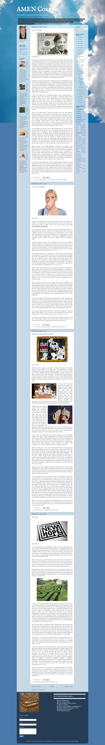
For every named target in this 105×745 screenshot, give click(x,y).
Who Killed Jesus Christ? (23, 22)
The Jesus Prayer (59, 22)
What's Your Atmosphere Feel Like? (43, 334)
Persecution (58, 179)
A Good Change (37, 30)
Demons (83, 139)
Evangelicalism (43, 179)
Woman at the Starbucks (77, 20)
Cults (84, 165)
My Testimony (52, 19)
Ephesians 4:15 (41, 301)
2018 (79, 47)
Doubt (77, 144)
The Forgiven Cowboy (38, 19)
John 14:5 (55, 656)
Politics (84, 142)
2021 (79, 41)
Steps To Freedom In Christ (60, 20)
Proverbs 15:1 (39, 277)
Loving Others (53, 326)
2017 (79, 49)
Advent (77, 142)
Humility (84, 160)
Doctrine (83, 127)
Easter (84, 141)
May (80, 71)
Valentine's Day (81, 170)
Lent (77, 130)
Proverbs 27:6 (65, 314)
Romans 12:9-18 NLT (68, 497)
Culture (37, 179)
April (80, 73)
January (81, 93)
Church (78, 113)
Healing (78, 133)
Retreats (84, 168)
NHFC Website (23, 54)
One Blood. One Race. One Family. (47, 22)
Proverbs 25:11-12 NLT (57, 264)
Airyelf (66, 741)
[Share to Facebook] (47, 177)
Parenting (78, 165)
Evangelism (79, 132)
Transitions (52, 681)
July (80, 67)
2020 (79, 43)
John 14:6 (44, 664)
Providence (78, 155)
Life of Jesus (81, 152)
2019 (79, 45)
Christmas (83, 129)
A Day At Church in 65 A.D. (28, 19)
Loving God (83, 144)
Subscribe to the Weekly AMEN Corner (23, 49)
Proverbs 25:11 (55, 250)
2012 (79, 102)
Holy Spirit (78, 141)
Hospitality (83, 147)
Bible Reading (81, 135)
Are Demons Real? (50, 20)
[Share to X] (46, 177)
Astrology (78, 171)
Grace (77, 129)
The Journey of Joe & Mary (40, 20)
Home (20, 19)
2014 (79, 98)
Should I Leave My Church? (35, 22)
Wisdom (77, 168)
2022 (79, 39)
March (80, 89)
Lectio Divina (69, 20)
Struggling (64, 179)
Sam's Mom (46, 19)
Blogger (76, 741)
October (81, 59)
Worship (83, 130)
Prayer (84, 119)
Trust (56, 681)
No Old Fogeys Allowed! (27, 156)
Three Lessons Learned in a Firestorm (77, 19)
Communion (79, 157)
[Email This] (43, 177)
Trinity (77, 173)
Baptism (84, 171)
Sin (65, 326)
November (81, 56)
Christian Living (39, 326)
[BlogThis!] (44, 177)
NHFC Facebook (23, 52)
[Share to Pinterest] (49, 177)
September (81, 61)
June (80, 69)
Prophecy (78, 154)
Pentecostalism (51, 179)
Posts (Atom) (41, 689)
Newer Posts (36, 686)
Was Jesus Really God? (68, 22)
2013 (79, 100)
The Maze (35, 517)
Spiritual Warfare (81, 151)
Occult (77, 148)
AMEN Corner (37, 9)
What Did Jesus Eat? (23, 20)
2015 (79, 96)
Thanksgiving (79, 138)
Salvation (83, 149)
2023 (79, 37)
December (81, 53)
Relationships (61, 326)
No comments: (36, 177)
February (81, 91)
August (81, 65)
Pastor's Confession (65, 19)
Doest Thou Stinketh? (38, 187)
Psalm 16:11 (53, 503)
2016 (79, 51)
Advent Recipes (31, 20)
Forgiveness (47, 326)
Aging (80, 160)
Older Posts (68, 686)
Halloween (58, 19)
